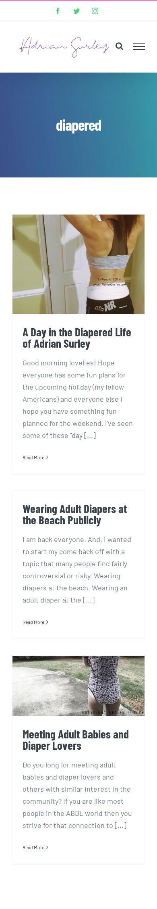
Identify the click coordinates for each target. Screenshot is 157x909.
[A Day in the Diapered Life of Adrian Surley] (78, 264)
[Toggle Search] (119, 46)
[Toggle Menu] (139, 46)
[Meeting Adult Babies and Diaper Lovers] (78, 686)
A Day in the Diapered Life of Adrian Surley (77, 337)
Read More (33, 457)
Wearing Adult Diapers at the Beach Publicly (75, 513)
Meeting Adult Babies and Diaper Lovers (76, 739)
